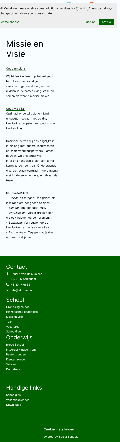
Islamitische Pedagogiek (22, 311)
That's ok (106, 22)
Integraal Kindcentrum (21, 349)
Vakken (11, 364)
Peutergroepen (16, 354)
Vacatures (12, 326)
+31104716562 (20, 284)
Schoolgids (13, 395)
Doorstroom (14, 369)
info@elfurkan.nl (21, 290)
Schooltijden (14, 331)
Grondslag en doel (18, 307)
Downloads (13, 404)
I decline (90, 22)
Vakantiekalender (17, 400)
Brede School (15, 344)
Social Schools (68, 436)
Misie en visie (14, 316)
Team (9, 321)
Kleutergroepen (16, 359)
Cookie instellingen (58, 429)
